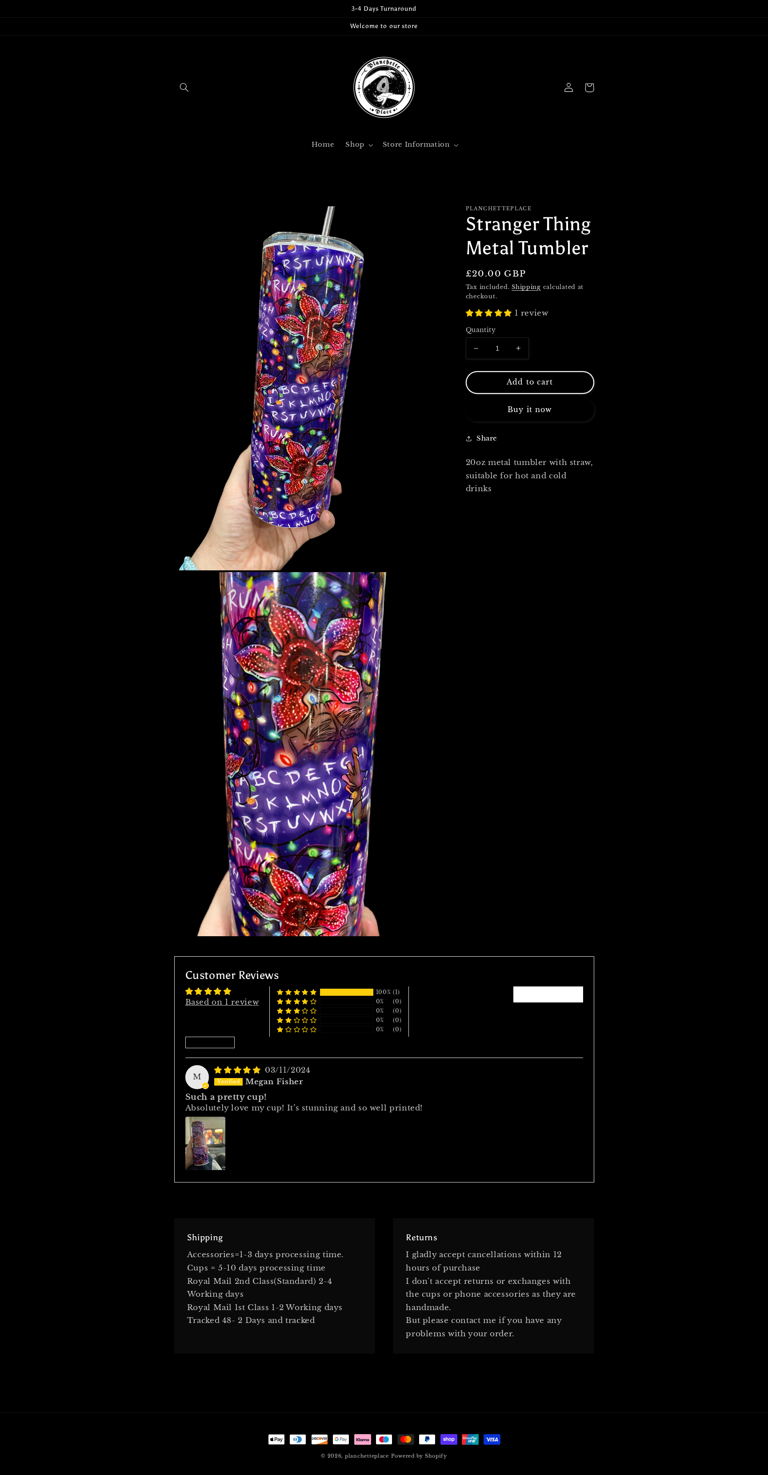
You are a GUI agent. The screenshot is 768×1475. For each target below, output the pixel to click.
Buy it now (530, 409)
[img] (238, 1070)
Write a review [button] (548, 994)
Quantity (481, 329)
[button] (184, 87)
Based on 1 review (222, 1002)
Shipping (526, 287)
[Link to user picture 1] (205, 1143)
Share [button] (486, 438)
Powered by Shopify (419, 1456)
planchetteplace (367, 1456)
